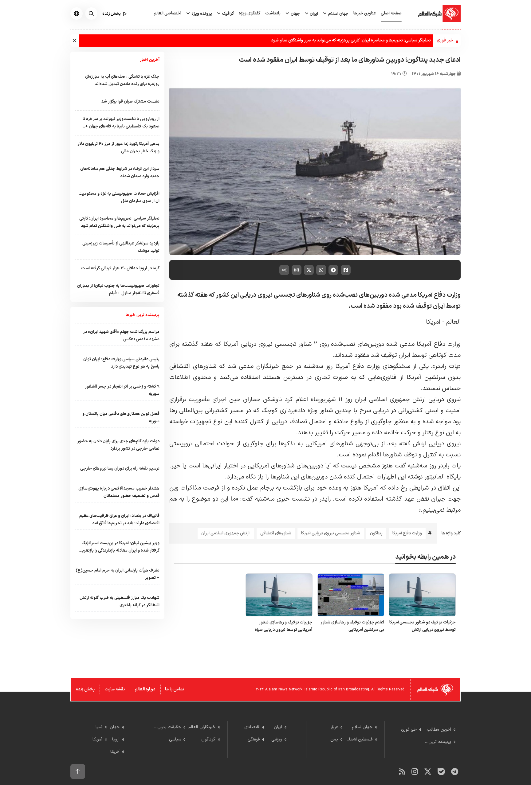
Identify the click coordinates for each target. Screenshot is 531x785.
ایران (313, 13)
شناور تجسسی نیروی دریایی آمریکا (330, 533)
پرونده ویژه (201, 13)
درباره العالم (145, 689)
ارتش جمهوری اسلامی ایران (225, 533)
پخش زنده (85, 689)
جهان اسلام (337, 13)
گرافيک (227, 13)
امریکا (434, 322)
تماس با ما (174, 689)
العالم (453, 322)
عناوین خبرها (364, 13)
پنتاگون (376, 533)
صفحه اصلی (391, 13)
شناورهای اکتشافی (275, 533)
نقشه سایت (114, 689)
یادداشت (273, 13)
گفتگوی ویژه (249, 13)
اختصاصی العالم (167, 13)
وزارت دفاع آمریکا (407, 533)
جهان (295, 13)
